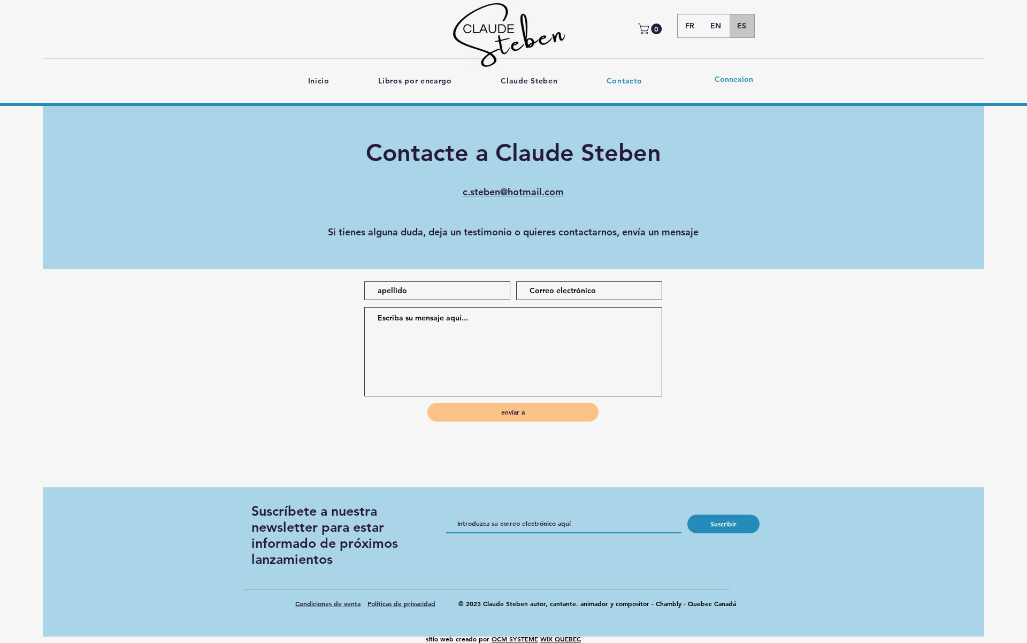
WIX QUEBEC (560, 638)
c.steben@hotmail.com (513, 192)
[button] (651, 29)
